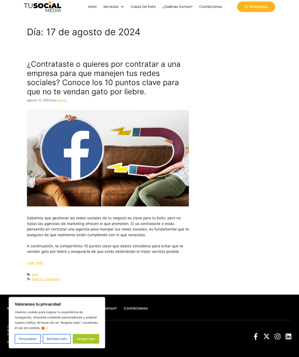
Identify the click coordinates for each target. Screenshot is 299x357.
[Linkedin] (288, 336)
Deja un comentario (46, 279)
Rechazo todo (57, 339)
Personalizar (28, 339)
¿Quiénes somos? (177, 6)
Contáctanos (210, 6)
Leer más (35, 262)
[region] (57, 322)
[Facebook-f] (255, 336)
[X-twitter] (266, 336)
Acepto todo (86, 339)
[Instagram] (277, 336)
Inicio (92, 6)
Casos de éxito (143, 6)
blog (35, 274)
